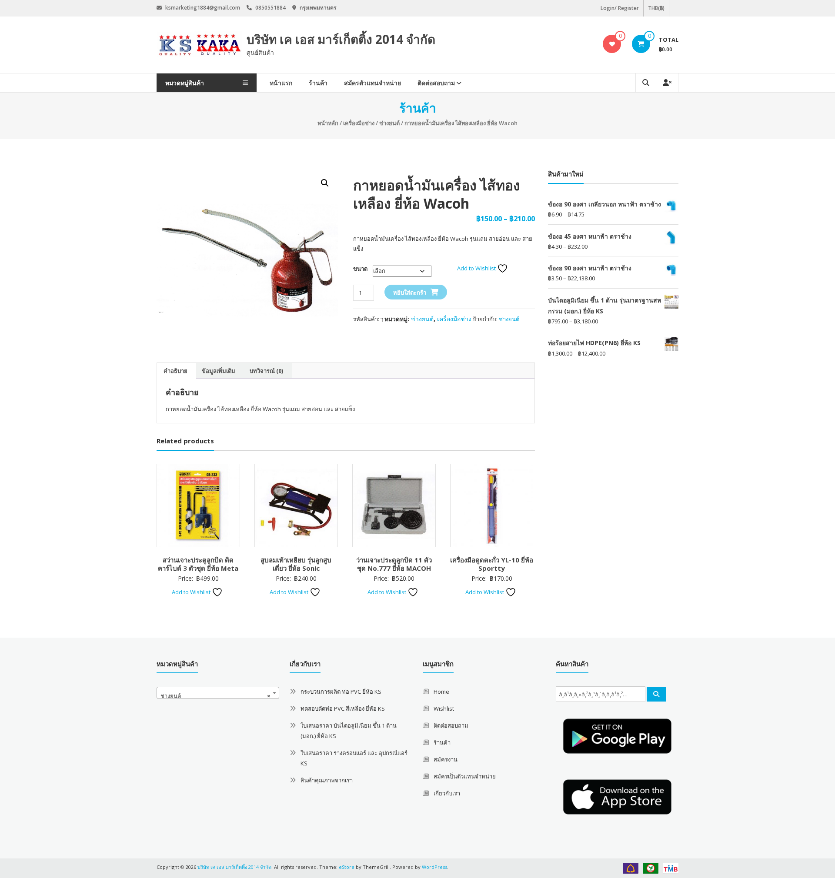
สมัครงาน (446, 759)
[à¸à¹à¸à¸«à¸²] (656, 694)
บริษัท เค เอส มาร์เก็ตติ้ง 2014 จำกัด (341, 39)
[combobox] (218, 693)
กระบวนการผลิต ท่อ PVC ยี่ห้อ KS (341, 691)
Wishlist (444, 708)
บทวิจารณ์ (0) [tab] (266, 371)
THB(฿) (656, 8)
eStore (346, 867)
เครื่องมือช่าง (358, 123)
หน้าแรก (281, 83)
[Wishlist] (612, 44)
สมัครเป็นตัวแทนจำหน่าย (465, 776)
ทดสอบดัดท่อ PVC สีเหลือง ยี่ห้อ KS (343, 708)
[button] (325, 183)
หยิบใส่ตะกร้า (409, 292)
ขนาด (360, 269)
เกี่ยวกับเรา (447, 793)
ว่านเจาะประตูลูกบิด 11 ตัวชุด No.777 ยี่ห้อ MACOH (394, 564)
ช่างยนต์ (389, 123)
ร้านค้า (318, 83)
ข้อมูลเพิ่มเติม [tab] (218, 371)
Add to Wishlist (477, 268)
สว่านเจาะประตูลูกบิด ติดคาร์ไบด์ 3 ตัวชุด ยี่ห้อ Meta (198, 564)
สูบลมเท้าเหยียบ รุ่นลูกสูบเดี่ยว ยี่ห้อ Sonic (296, 564)
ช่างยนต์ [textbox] (215, 696)
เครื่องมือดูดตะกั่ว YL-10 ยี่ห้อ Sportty (491, 564)
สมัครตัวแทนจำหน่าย (372, 83)
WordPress (434, 867)
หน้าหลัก (327, 123)
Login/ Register (620, 8)
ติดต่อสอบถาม (436, 83)
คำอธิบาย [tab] (175, 371)
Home (441, 691)
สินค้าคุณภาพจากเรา (327, 780)
